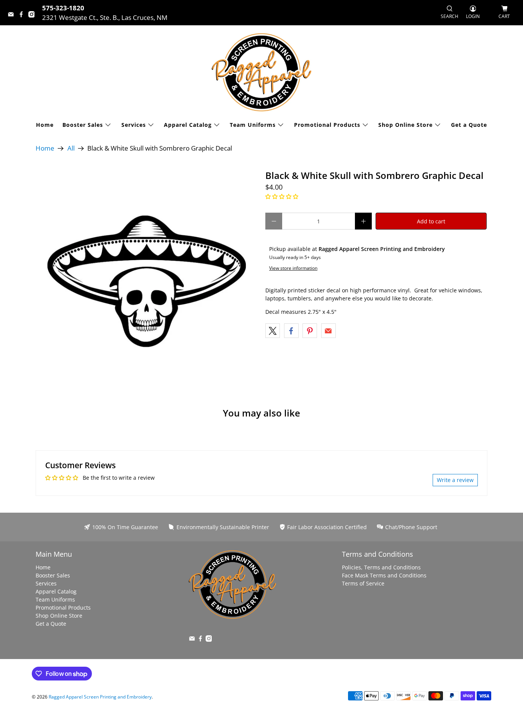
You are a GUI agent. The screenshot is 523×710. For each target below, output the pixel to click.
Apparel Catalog (188, 124)
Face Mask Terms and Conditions (384, 575)
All (71, 148)
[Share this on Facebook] (291, 330)
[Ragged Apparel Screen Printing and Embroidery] (261, 72)
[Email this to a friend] (328, 330)
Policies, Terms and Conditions (381, 567)
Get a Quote (469, 124)
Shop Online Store (405, 124)
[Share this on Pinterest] (309, 330)
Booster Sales (82, 124)
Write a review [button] (455, 480)
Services (133, 124)
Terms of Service (363, 583)
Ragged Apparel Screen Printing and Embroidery (100, 697)
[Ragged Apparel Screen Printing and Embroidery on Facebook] (23, 15)
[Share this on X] (272, 330)
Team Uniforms (253, 124)
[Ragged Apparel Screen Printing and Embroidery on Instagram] (33, 15)
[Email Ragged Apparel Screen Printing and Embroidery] (13, 15)
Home (45, 124)
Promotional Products (327, 124)
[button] (281, 196)
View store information (293, 268)
